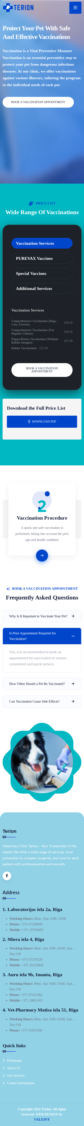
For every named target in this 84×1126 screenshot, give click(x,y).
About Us (13, 1068)
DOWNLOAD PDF (44, 421)
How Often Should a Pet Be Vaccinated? (37, 684)
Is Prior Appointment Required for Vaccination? (32, 636)
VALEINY (42, 1119)
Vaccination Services (35, 243)
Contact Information (20, 1083)
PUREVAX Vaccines (34, 258)
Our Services (16, 1075)
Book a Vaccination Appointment (38, 102)
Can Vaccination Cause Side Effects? (34, 701)
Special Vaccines (31, 273)
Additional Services (34, 288)
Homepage (14, 1060)
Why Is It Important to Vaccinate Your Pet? (38, 616)
